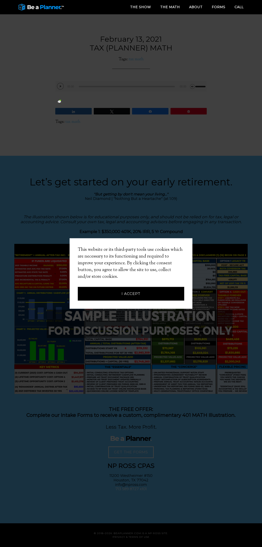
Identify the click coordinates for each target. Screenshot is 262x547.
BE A (51, 7)
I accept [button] (131, 293)
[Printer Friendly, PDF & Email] (59, 101)
